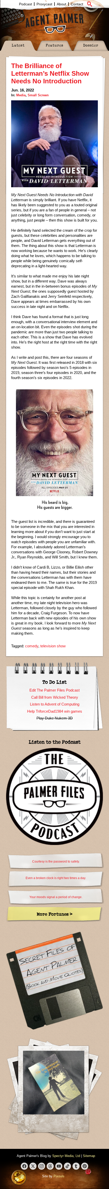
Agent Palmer (54, 23)
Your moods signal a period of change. (55, 897)
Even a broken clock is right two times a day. (56, 878)
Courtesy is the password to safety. (56, 861)
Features (54, 45)
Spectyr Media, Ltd (66, 1156)
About (61, 4)
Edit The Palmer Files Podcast (54, 690)
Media (21, 95)
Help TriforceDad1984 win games (54, 711)
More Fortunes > (54, 914)
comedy (31, 646)
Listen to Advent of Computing (54, 704)
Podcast (25, 4)
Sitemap (89, 1156)
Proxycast (44, 4)
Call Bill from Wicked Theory (54, 697)
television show (53, 646)
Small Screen (38, 95)
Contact (77, 4)
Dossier (90, 45)
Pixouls (58, 1176)
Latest (18, 45)
